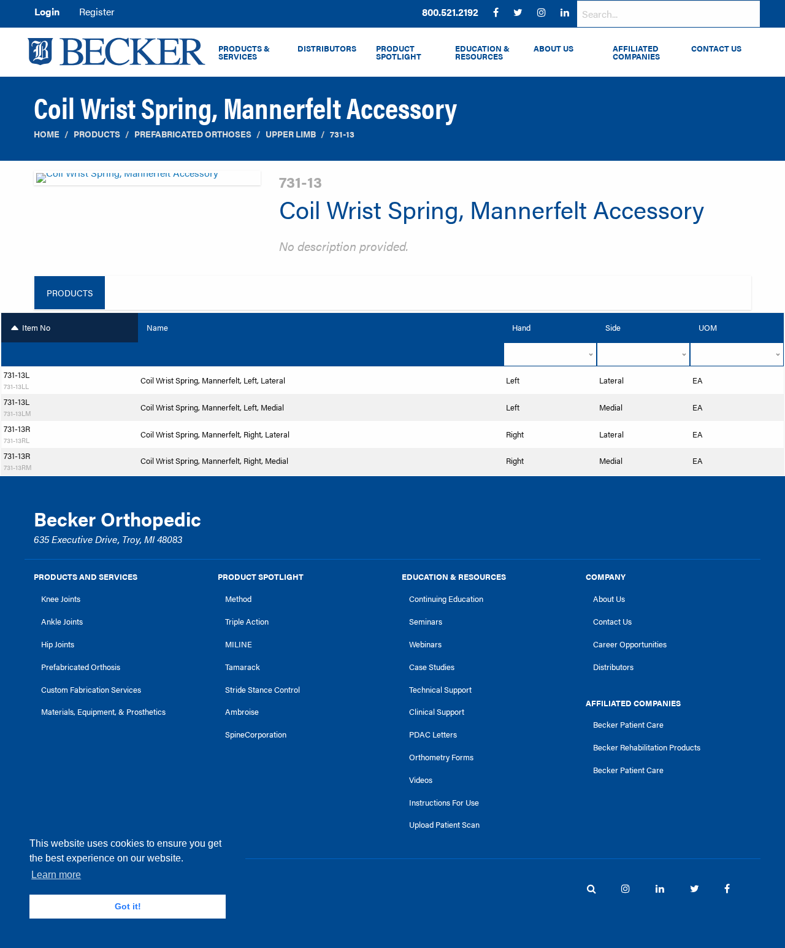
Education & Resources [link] (454, 576)
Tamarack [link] (242, 666)
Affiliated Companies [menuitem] (636, 52)
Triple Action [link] (247, 621)
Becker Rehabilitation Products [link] (646, 747)
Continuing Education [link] (446, 598)
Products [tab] (70, 293)
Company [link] (606, 576)
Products (97, 134)
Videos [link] (420, 779)
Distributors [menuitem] (326, 48)
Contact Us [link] (612, 621)
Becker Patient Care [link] (628, 724)
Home (46, 134)
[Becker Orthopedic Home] (117, 51)
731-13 (342, 134)
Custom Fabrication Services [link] (91, 689)
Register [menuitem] (97, 11)
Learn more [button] (56, 874)
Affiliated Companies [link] (633, 703)
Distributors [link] (613, 666)
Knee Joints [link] (60, 598)
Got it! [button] (128, 906)
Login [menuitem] (46, 11)
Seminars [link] (425, 621)
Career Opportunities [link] (630, 644)
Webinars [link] (425, 644)
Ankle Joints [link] (62, 621)
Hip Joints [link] (57, 644)
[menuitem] (450, 12)
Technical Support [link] (440, 689)
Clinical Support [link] (436, 711)
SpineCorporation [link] (255, 734)
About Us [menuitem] (553, 48)
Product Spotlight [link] (261, 576)
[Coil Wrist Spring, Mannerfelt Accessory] (147, 181)
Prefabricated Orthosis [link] (80, 666)
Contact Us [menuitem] (716, 48)
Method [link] (238, 598)
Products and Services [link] (85, 576)
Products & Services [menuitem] (244, 52)
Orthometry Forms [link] (441, 757)
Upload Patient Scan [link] (444, 824)
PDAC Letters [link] (433, 734)
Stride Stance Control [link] (262, 689)
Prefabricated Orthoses (192, 134)
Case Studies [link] (431, 666)
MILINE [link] (238, 644)
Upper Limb (291, 134)
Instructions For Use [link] (444, 802)
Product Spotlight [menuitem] (398, 52)
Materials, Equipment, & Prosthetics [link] (103, 711)
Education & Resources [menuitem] (482, 52)
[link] (450, 12)
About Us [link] (609, 598)
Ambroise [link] (242, 711)
